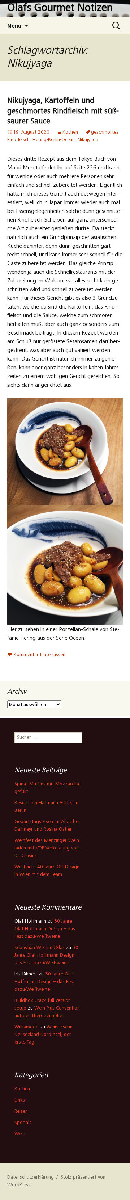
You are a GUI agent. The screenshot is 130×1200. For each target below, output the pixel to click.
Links (19, 1100)
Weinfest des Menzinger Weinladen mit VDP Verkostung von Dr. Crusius (47, 848)
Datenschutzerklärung (30, 1177)
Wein (19, 1134)
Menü (14, 25)
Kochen (70, 132)
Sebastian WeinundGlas (39, 948)
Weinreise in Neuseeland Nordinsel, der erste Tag (43, 1035)
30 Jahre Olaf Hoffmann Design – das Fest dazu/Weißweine (44, 929)
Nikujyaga (88, 140)
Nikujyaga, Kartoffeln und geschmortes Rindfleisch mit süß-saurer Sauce (63, 111)
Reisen (21, 1111)
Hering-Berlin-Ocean (53, 140)
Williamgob (26, 1027)
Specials (22, 1122)
